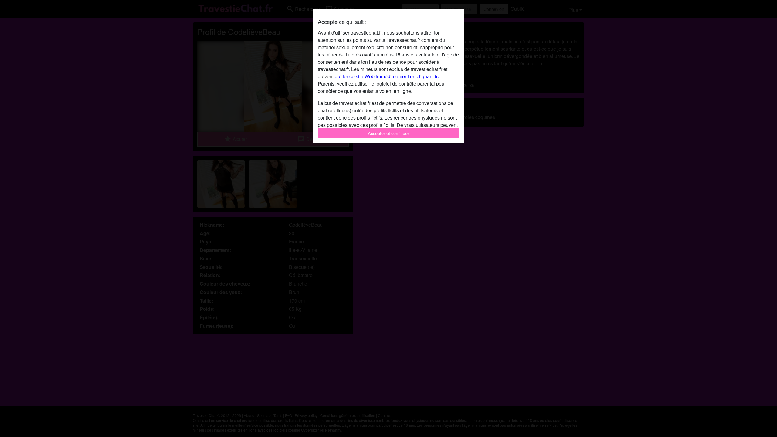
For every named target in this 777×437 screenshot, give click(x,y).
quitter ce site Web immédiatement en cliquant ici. (388, 76)
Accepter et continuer (388, 133)
